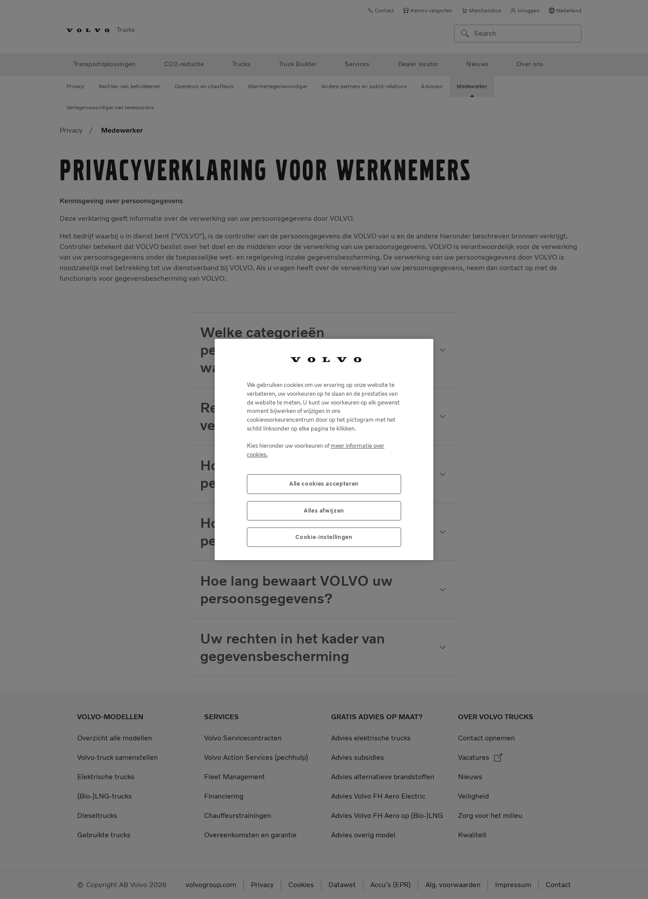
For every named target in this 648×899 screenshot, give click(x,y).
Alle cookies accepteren (324, 483)
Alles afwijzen (324, 510)
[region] (324, 450)
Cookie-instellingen (323, 537)
